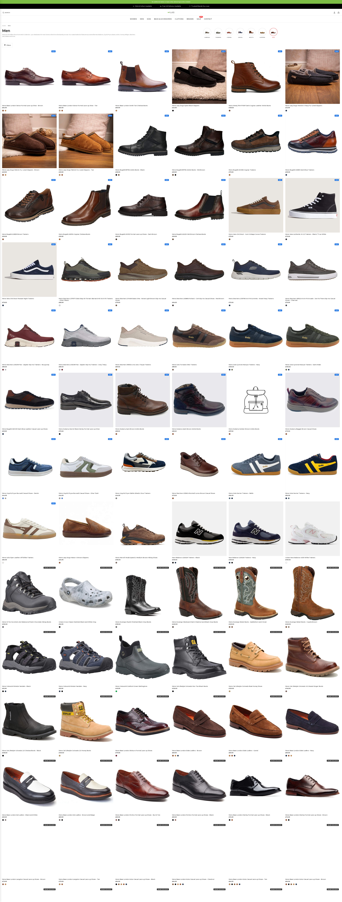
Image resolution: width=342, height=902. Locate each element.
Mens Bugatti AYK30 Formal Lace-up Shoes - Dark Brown (136, 234)
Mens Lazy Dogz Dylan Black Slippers (185, 105)
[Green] (116, 691)
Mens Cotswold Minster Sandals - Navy (73, 686)
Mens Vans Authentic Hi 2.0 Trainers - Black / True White (305, 234)
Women (133, 19)
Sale (199, 19)
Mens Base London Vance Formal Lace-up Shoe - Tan (78, 105)
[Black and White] (60, 627)
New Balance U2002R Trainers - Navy (242, 557)
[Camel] (175, 756)
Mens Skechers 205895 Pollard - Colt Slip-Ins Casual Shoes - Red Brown (198, 298)
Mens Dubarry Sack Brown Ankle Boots (129, 429)
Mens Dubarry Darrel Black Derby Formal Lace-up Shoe (79, 429)
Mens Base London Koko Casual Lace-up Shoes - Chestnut (193, 879)
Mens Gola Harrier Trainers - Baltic (241, 493)
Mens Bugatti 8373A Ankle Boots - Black (130, 170)
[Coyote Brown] (232, 627)
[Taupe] (116, 370)
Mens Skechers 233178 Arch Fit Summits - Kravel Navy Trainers (251, 298)
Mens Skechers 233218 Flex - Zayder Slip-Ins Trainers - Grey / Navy (82, 365)
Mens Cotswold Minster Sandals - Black (16, 686)
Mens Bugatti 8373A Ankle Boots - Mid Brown (188, 170)
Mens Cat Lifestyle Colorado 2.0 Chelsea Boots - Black (21, 750)
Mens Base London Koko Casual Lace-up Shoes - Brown (305, 879)
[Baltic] (230, 498)
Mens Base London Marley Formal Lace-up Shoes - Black (249, 815)
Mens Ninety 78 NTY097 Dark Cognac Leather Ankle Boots (250, 105)
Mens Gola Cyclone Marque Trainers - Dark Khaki (303, 365)
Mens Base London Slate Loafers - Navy (299, 750)
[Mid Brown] (119, 175)
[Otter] (173, 370)
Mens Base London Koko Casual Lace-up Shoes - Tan (248, 879)
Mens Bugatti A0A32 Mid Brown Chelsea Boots (189, 234)
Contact (208, 19)
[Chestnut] (119, 884)
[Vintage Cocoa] (230, 239)
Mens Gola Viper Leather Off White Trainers (17, 557)
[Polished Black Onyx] (116, 627)
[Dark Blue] (286, 175)
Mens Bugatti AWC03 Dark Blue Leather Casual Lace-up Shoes (25, 429)
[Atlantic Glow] (116, 498)
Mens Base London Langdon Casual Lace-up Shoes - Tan (79, 879)
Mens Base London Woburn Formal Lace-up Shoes (133, 750)
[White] (286, 563)
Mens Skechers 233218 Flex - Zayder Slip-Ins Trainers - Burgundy (25, 365)
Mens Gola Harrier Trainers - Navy (297, 493)
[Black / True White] (286, 239)
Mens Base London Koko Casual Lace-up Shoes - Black (135, 879)
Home (4, 25)
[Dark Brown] (116, 239)
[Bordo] (116, 756)
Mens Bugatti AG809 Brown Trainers (15, 234)
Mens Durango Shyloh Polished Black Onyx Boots (133, 622)
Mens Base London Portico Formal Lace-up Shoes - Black (193, 815)
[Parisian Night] (3, 305)
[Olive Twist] (6, 498)
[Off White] (3, 563)
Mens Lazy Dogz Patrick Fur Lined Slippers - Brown (20, 170)
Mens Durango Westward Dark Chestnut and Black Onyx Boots (195, 622)
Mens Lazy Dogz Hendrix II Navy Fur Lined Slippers (303, 105)
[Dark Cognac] (230, 111)
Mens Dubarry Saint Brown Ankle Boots (186, 429)
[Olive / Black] (60, 305)
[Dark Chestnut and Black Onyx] (173, 627)
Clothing (179, 19)
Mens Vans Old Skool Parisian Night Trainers (18, 298)
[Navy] (286, 111)
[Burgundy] (3, 370)
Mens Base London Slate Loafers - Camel (243, 750)
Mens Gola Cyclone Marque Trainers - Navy (244, 365)
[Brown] (3, 111)
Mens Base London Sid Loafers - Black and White (19, 815)
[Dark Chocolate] (3, 627)
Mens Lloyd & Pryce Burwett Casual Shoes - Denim (20, 493)
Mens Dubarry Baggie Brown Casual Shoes (301, 429)
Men (142, 19)
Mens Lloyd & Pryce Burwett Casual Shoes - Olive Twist (78, 493)
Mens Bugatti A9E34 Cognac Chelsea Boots (74, 234)
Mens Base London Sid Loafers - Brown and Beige (77, 815)
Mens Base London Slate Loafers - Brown (187, 750)
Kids (149, 19)
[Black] (173, 111)
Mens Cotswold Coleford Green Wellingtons (131, 686)
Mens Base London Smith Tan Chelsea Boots (131, 105)
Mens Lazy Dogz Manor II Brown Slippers (74, 557)
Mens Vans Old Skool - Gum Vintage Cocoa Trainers (247, 234)
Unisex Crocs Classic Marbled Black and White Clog (77, 622)
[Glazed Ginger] (286, 691)
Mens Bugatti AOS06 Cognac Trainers (242, 170)
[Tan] (6, 111)
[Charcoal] (286, 305)
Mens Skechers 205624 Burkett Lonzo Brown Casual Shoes (193, 493)
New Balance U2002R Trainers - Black (186, 557)
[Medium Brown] (116, 563)
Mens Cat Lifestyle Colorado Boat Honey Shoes (245, 686)
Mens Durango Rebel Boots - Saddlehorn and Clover (248, 622)
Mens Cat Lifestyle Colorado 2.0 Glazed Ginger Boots (304, 686)
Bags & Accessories (163, 19)
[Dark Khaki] (232, 370)
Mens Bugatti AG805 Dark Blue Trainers (299, 170)
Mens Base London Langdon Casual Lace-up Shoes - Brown (23, 879)
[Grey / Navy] (6, 370)
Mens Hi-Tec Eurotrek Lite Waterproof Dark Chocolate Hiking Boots (26, 622)
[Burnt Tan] (116, 820)
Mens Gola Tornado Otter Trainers (184, 365)
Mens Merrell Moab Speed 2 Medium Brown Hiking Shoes (136, 557)
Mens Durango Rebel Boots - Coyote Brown (301, 622)
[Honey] (230, 691)
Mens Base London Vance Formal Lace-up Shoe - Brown (22, 105)
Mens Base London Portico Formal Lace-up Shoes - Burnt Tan (137, 815)
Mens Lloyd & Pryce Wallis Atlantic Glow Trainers (132, 493)
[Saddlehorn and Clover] (230, 627)
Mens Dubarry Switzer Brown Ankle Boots (244, 429)
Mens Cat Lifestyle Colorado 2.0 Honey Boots (75, 750)
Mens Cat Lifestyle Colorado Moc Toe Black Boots (190, 686)
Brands (190, 19)
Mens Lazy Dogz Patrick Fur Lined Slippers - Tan (76, 170)
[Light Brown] (116, 305)
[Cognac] (230, 175)
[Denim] (3, 498)
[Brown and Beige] (6, 820)
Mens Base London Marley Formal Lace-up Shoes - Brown (306, 815)
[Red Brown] (173, 305)
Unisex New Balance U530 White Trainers (300, 557)
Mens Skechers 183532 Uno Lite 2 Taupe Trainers (133, 365)
